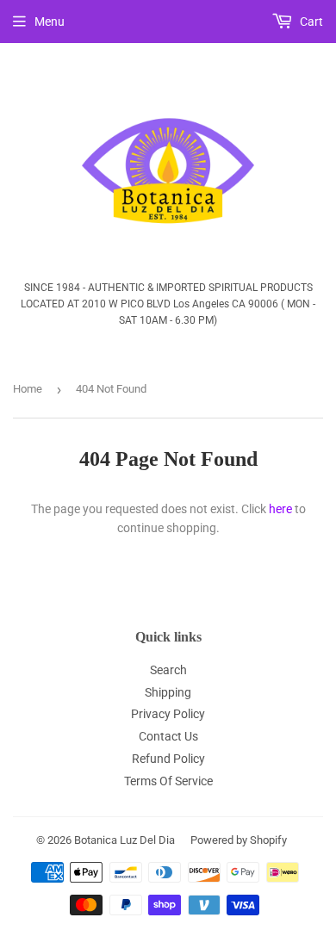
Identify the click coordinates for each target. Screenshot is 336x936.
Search (168, 670)
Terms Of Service (168, 781)
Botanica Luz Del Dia (124, 840)
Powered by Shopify (238, 840)
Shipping (168, 692)
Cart (310, 21)
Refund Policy (168, 759)
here (280, 509)
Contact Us (168, 736)
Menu (49, 21)
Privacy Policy (168, 714)
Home (27, 388)
